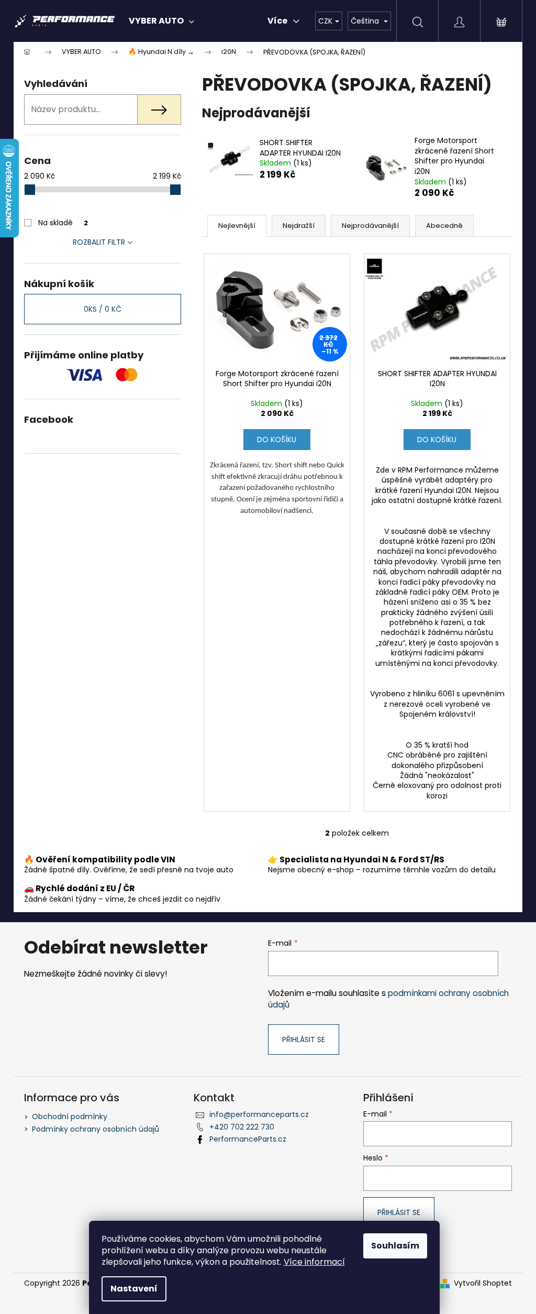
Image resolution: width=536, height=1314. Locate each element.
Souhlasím (395, 1246)
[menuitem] (161, 21)
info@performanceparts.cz (259, 1114)
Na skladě (63, 222)
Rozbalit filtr (99, 242)
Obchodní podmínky (69, 1116)
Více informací (314, 1262)
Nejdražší (299, 226)
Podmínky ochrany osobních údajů (95, 1129)
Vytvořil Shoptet (483, 1283)
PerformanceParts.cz (247, 1139)
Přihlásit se (303, 1039)
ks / (102, 309)
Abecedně (444, 226)
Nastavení (134, 1289)
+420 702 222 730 (241, 1127)
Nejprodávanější (370, 226)
